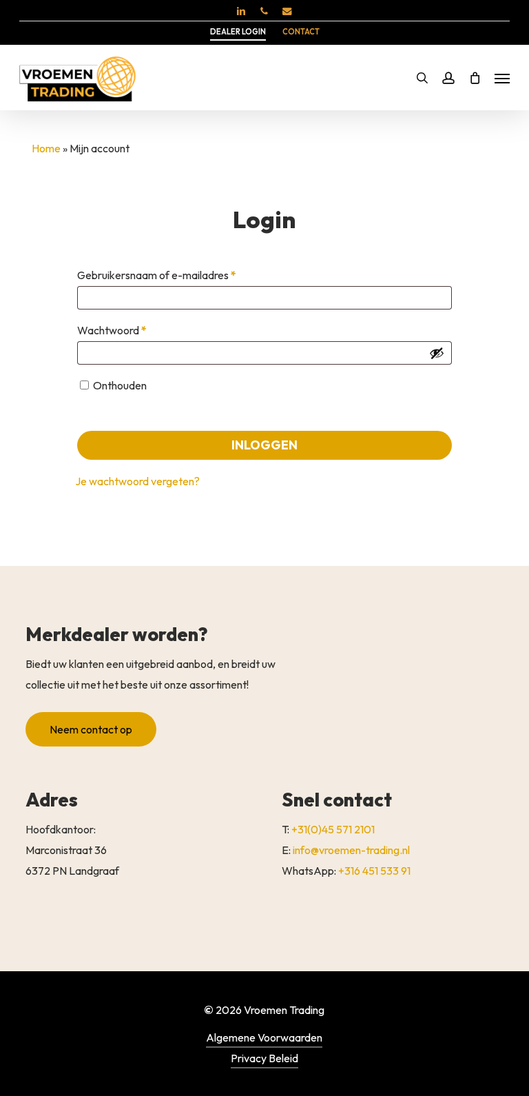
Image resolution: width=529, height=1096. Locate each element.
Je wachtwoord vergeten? (137, 481)
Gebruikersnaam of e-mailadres (173, 274)
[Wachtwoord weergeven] (436, 353)
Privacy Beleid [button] (264, 1058)
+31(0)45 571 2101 (333, 829)
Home (46, 148)
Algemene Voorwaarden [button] (264, 1037)
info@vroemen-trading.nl (351, 850)
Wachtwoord (128, 330)
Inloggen (264, 445)
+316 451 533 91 (374, 870)
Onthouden (120, 385)
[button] (502, 78)
